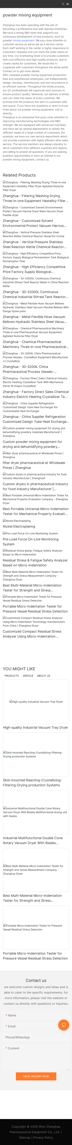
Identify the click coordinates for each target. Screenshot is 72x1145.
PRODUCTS (12, 675)
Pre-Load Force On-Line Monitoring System (31, 541)
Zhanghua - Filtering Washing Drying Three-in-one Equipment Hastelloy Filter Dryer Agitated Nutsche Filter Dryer (34, 198)
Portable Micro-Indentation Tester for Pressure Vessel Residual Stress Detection (35, 608)
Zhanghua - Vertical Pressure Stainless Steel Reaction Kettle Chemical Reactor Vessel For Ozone (33, 244)
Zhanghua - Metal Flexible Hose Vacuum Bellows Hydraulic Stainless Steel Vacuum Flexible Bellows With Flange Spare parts (35, 319)
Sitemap (25, 1137)
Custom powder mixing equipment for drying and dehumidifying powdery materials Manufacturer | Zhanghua (32, 444)
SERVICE (28, 675)
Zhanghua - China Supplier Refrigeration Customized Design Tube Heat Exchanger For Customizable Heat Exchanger (35, 419)
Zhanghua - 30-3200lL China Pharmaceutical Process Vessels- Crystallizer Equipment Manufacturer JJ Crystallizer (34, 369)
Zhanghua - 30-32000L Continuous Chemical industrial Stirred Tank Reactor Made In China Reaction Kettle (34, 294)
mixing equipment (23, 40)
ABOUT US (43, 675)
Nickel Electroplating (19, 526)
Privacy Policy (43, 1137)
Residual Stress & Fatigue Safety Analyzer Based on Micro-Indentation (35, 562)
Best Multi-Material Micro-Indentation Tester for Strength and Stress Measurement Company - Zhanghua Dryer (36, 588)
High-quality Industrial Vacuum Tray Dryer (35, 727)
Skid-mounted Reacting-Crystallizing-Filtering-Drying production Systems (32, 782)
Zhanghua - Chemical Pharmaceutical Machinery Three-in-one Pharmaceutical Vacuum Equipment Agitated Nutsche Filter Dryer (34, 344)
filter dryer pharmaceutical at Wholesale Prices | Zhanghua (34, 465)
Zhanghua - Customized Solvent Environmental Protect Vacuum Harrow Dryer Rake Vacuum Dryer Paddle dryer (33, 223)
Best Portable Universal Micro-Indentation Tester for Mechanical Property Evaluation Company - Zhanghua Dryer (36, 511)
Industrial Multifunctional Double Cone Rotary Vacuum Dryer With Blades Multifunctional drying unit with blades (33, 840)
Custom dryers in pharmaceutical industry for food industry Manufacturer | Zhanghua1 (35, 486)
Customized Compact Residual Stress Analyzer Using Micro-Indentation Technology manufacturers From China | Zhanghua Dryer (34, 634)
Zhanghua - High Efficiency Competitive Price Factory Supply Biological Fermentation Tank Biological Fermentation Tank (34, 269)
